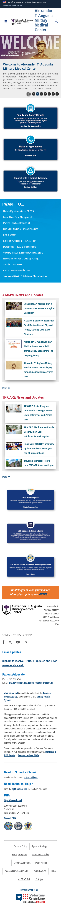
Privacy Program (19, 854)
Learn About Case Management (17, 217)
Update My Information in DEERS (18, 211)
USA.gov (39, 879)
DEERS (43, 594)
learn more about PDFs (28, 755)
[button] (12, 5)
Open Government (22, 862)
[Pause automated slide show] (28, 94)
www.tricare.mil (11, 693)
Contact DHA (10, 818)
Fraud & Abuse (39, 871)
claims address (31, 777)
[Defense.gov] (8, 825)
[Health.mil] (18, 825)
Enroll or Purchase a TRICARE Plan (19, 240)
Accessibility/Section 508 (16, 871)
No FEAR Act (24, 879)
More (5, 388)
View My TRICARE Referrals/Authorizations (23, 252)
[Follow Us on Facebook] (3, 642)
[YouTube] (18, 642)
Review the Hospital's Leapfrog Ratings (21, 258)
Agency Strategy (39, 846)
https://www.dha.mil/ (13, 800)
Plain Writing (41, 862)
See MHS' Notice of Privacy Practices (20, 229)
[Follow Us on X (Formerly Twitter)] (10, 642)
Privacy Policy (20, 846)
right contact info (19, 789)
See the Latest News (12, 264)
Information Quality (40, 854)
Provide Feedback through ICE (17, 223)
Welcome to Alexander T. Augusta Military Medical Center (28, 66)
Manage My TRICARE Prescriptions (19, 246)
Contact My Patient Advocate (16, 270)
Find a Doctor (9, 235)
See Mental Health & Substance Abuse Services (25, 276)
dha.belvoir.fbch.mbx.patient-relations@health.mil (31, 682)
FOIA (53, 871)
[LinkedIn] (25, 642)
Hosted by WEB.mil (29, 890)
